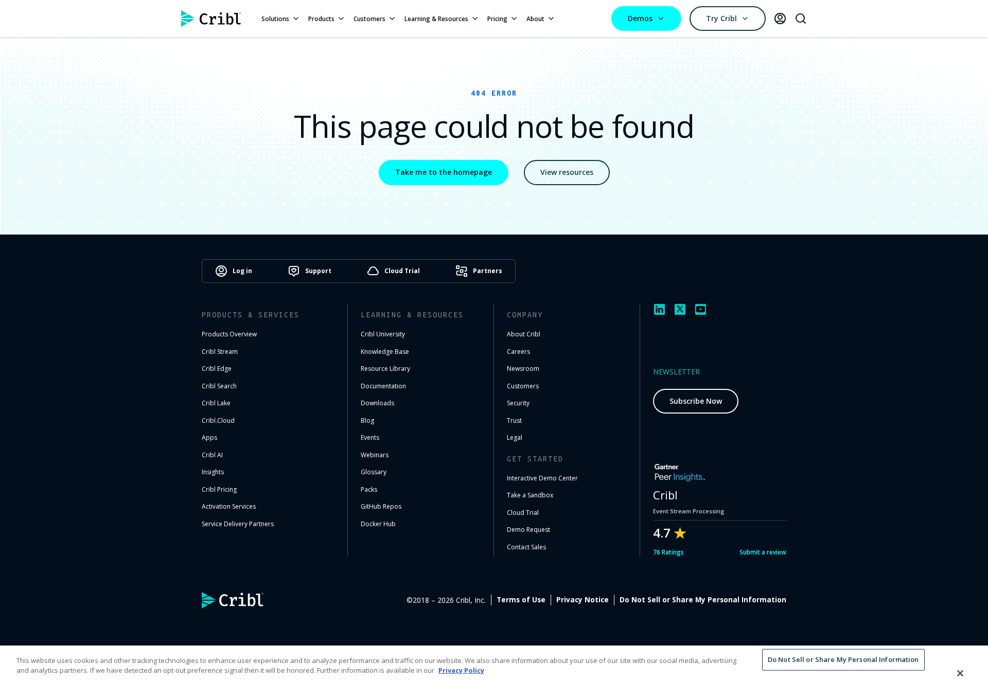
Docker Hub (378, 523)
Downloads (377, 403)
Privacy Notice (582, 599)
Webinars (375, 455)
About (535, 18)
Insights (213, 472)
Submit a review (762, 552)
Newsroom (523, 368)
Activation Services (229, 506)
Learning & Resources (436, 18)
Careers (518, 351)
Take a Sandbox (530, 495)
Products (321, 18)
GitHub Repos (381, 506)
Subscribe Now (695, 401)
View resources (566, 172)
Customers (369, 18)
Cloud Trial (523, 512)
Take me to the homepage (443, 172)
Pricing (497, 18)
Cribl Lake (216, 403)
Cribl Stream (220, 351)
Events (370, 437)
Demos (640, 18)
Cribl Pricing (219, 489)
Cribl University (383, 334)
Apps (209, 437)
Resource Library (385, 368)
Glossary (373, 472)
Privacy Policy (461, 670)
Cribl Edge (217, 368)
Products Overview (229, 334)
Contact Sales (526, 547)
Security (518, 403)
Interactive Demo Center (542, 478)
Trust (514, 420)
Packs (369, 489)
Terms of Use (521, 599)
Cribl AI (212, 455)
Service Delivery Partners (238, 523)
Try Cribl (721, 18)
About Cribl (523, 334)
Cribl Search (219, 386)
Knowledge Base (385, 351)
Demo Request (528, 529)
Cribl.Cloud (218, 420)
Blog (367, 420)
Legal (514, 437)
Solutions (275, 18)
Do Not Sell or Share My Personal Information (703, 599)
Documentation (383, 386)
